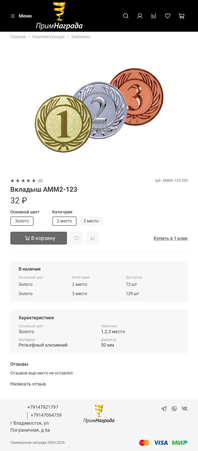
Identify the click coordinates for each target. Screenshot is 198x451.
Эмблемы (80, 36)
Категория (62, 212)
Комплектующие (48, 36)
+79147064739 (46, 415)
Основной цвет (24, 212)
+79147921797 (42, 407)
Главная (18, 36)
